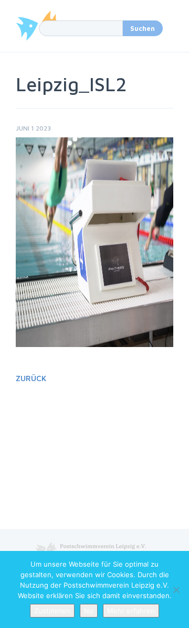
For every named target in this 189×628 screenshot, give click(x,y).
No (88, 611)
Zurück (31, 378)
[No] (176, 589)
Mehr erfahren (131, 611)
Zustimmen (52, 611)
